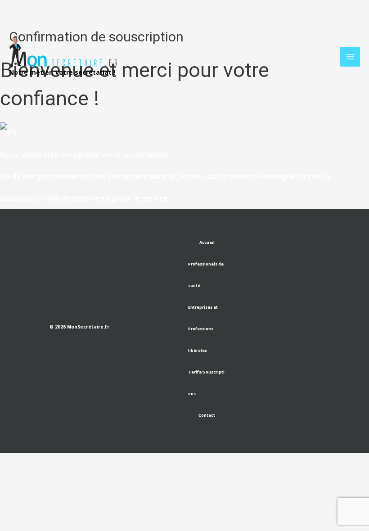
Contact (206, 415)
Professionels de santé (206, 274)
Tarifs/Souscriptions (206, 382)
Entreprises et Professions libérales (203, 328)
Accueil (207, 242)
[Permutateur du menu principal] (350, 57)
